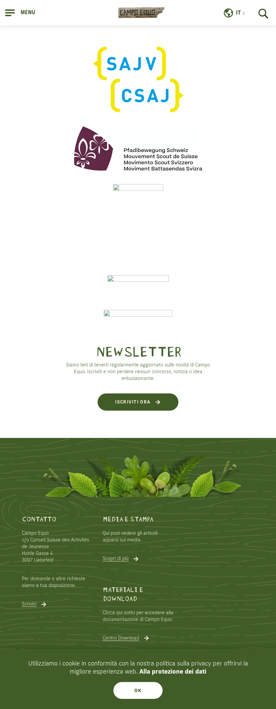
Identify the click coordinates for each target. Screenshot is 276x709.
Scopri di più (116, 558)
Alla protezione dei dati (172, 671)
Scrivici (29, 604)
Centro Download (121, 638)
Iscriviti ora (132, 402)
